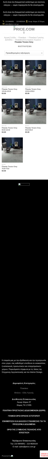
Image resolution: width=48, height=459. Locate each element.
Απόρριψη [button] (24, 8)
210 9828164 (32, 444)
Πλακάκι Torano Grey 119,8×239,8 (33, 90)
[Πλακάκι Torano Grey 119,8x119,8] (12, 72)
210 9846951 (19, 444)
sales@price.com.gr (12, 24)
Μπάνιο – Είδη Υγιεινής (24, 393)
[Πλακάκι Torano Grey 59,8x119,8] (12, 111)
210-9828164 (20, 21)
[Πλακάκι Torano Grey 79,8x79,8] (12, 150)
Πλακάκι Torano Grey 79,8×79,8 (9, 168)
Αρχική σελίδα (10, 38)
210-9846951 (9, 21)
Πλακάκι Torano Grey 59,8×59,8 (33, 129)
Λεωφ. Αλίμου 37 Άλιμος (36, 21)
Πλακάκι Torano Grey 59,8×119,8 (9, 129)
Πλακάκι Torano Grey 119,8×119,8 (9, 90)
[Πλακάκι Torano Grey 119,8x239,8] (35, 72)
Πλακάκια (22, 38)
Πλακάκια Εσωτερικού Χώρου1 (28, 40)
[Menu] (4, 29)
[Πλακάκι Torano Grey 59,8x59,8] (35, 111)
